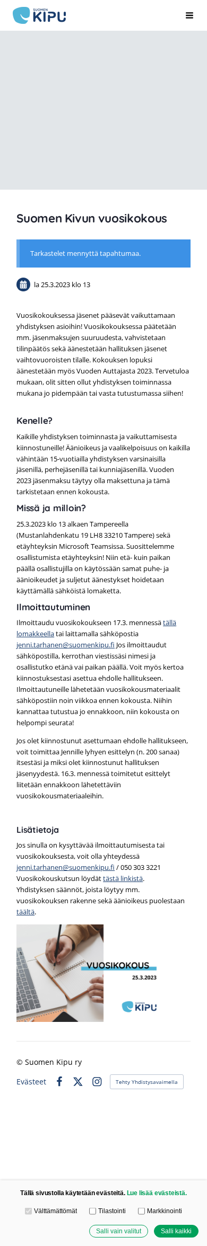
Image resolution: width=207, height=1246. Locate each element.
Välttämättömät (55, 1210)
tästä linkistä (123, 878)
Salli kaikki (176, 1230)
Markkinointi (164, 1210)
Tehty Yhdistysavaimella (147, 1081)
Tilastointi (111, 1210)
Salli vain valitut (118, 1230)
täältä (25, 911)
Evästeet (31, 1081)
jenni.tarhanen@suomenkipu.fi (65, 644)
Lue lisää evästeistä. (157, 1192)
